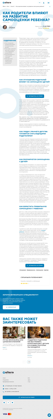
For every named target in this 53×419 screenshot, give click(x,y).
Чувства (46, 270)
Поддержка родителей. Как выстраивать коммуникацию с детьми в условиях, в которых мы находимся (38, 343)
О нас (29, 381)
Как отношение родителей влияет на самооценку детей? (10, 45)
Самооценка (39, 270)
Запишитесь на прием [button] (36, 96)
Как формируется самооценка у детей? (9, 56)
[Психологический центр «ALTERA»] (7, 3)
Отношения (23, 270)
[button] (48, 2)
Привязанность (31, 270)
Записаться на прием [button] (27, 397)
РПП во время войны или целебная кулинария (13, 341)
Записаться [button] (12, 307)
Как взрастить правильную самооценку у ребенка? (9, 61)
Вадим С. (5, 347)
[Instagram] (4, 402)
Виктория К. (30, 355)
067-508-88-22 (8, 391)
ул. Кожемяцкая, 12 (9, 385)
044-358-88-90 (15, 391)
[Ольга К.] (5, 27)
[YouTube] (12, 402)
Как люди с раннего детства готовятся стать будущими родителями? (10, 51)
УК (39, 2)
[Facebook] (8, 402)
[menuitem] (14, 378)
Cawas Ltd (11, 409)
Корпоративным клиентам (8, 381)
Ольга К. (12, 28)
